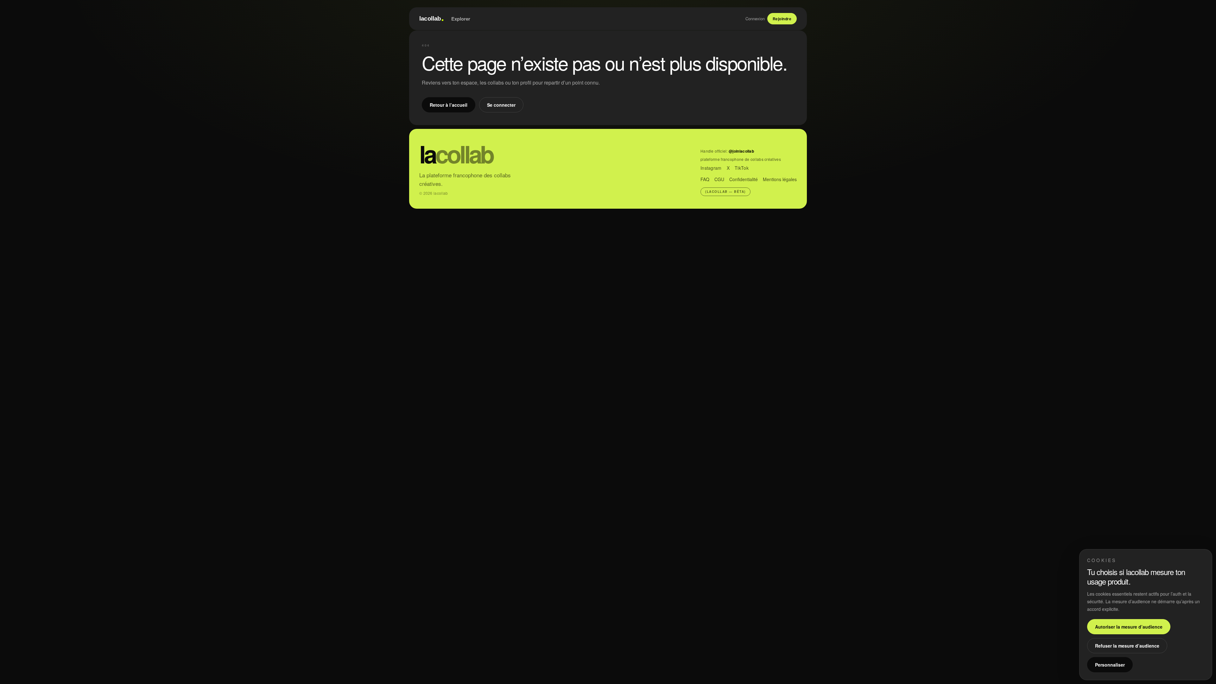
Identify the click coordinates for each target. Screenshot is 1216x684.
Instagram (711, 168)
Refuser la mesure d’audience (1127, 646)
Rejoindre (782, 19)
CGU (719, 179)
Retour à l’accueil (448, 105)
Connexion (755, 19)
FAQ (704, 179)
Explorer (460, 18)
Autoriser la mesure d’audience (1128, 627)
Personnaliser (1110, 665)
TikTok (742, 168)
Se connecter (501, 105)
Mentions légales (780, 179)
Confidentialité (743, 179)
